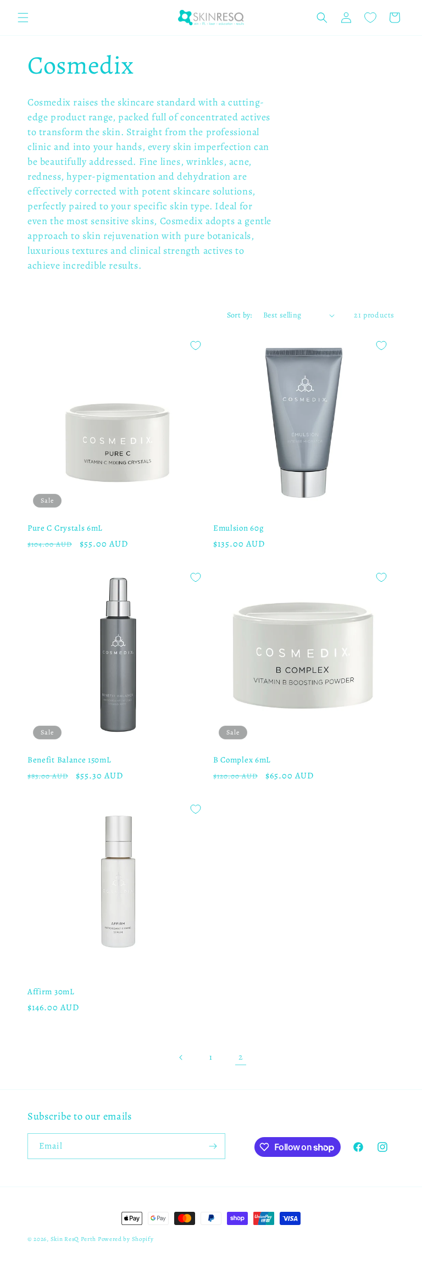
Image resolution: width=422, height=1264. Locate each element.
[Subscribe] (213, 1146)
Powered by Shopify (126, 1239)
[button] (23, 17)
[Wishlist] (370, 17)
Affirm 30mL (51, 992)
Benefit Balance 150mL (69, 760)
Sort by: (239, 315)
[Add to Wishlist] (195, 345)
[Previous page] (181, 1057)
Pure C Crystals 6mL (65, 528)
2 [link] (240, 1057)
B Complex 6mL (242, 760)
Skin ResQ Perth (74, 1239)
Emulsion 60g (238, 528)
